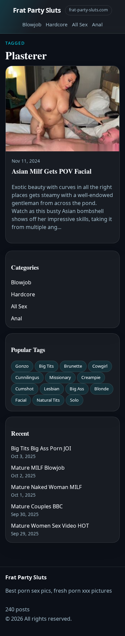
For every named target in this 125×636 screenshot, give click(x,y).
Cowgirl (99, 366)
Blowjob (31, 24)
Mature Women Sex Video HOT (50, 525)
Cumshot (24, 389)
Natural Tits (48, 400)
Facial (20, 400)
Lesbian (51, 389)
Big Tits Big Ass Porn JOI (41, 448)
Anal (97, 24)
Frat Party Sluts (37, 10)
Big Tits (46, 366)
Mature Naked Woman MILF (46, 487)
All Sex (80, 24)
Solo (74, 400)
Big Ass (77, 389)
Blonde (101, 389)
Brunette (73, 366)
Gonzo (22, 366)
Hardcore (57, 24)
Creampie (90, 377)
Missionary (60, 377)
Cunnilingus (27, 377)
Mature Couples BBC (37, 506)
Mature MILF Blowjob (38, 467)
